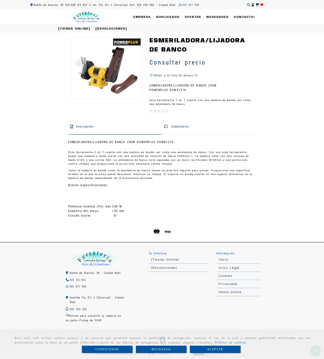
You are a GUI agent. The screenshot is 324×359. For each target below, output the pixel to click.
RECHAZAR (161, 349)
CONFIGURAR (107, 349)
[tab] (115, 126)
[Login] (262, 5)
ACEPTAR (215, 349)
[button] (253, 5)
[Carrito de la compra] (257, 5)
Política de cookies (230, 342)
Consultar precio (178, 62)
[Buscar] (248, 5)
